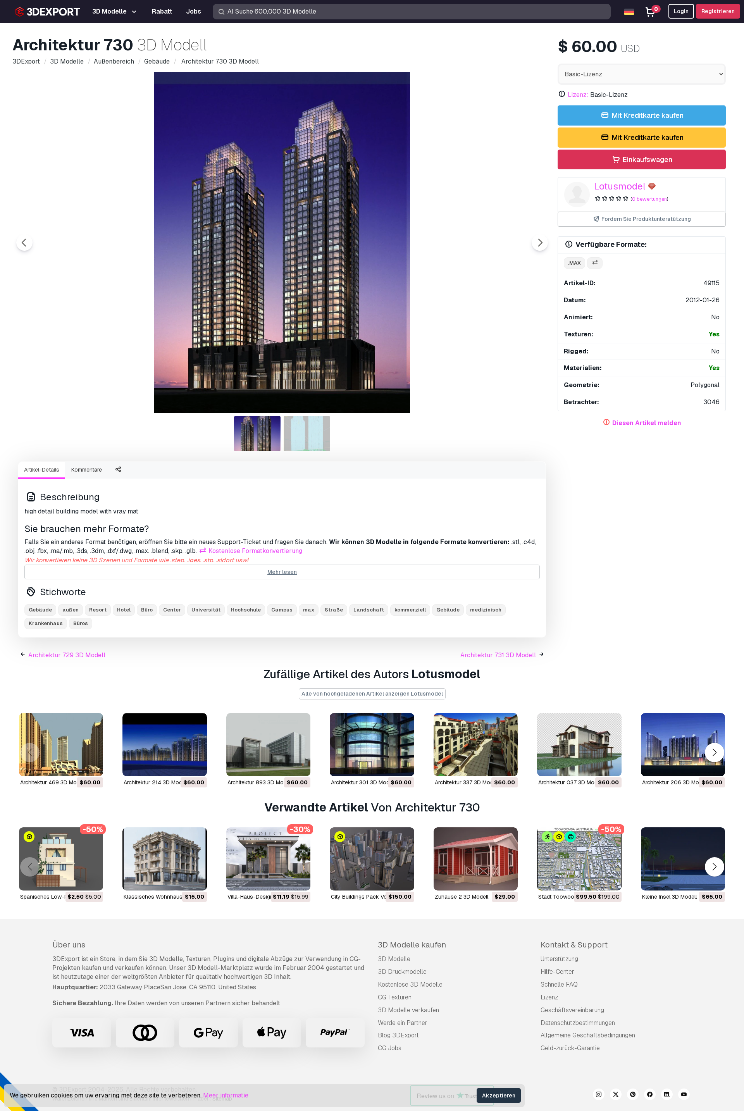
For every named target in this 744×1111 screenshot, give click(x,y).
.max (574, 263)
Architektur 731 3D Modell (498, 655)
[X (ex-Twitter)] (615, 1095)
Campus (282, 609)
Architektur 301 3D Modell (363, 782)
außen (70, 609)
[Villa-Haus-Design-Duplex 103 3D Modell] (268, 859)
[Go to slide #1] (257, 433)
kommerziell (410, 609)
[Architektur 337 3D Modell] (476, 744)
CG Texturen (395, 997)
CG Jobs (389, 1048)
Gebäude (40, 609)
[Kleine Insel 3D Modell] (683, 859)
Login (681, 11)
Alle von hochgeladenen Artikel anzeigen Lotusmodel (372, 693)
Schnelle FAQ (559, 984)
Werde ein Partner (402, 1023)
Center (172, 609)
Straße (334, 609)
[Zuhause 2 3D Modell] (476, 859)
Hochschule (246, 609)
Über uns (68, 945)
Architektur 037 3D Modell (570, 782)
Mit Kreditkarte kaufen (647, 115)
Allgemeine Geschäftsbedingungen (588, 1035)
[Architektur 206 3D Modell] (683, 744)
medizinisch (485, 609)
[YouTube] (684, 1095)
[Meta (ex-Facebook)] (650, 1095)
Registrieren (718, 11)
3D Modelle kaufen (412, 945)
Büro (147, 609)
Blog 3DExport (398, 1035)
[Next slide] (540, 242)
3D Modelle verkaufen (408, 1010)
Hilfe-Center (557, 972)
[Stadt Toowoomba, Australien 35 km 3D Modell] (579, 859)
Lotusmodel (620, 186)
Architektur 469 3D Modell (52, 782)
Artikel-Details (41, 469)
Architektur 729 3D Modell (66, 655)
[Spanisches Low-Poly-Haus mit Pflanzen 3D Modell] (61, 859)
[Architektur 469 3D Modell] (61, 744)
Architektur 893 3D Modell (259, 782)
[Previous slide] (24, 242)
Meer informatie (225, 1095)
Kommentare (86, 469)
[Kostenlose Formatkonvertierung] (594, 263)
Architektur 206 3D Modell (675, 782)
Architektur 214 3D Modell (156, 782)
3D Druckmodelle (402, 972)
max (308, 609)
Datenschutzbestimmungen (578, 1023)
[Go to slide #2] (307, 433)
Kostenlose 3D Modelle (410, 984)
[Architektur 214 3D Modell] (164, 744)
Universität (205, 609)
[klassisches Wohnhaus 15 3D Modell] (164, 859)
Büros (80, 623)
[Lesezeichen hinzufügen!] (92, 765)
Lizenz (549, 997)
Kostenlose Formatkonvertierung (254, 551)
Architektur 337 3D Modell (467, 782)
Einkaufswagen (646, 159)
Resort (98, 609)
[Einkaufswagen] (76, 765)
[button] (714, 752)
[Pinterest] (633, 1095)
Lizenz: (578, 95)
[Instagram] (598, 1095)
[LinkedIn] (667, 1095)
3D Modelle (394, 959)
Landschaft (368, 609)
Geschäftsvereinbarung (572, 1010)
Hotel (124, 609)
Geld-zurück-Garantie (570, 1048)
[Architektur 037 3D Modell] (579, 744)
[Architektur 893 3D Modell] (268, 744)
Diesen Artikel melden (646, 423)
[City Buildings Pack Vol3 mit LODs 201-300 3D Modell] (372, 859)
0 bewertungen (649, 199)
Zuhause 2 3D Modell (461, 896)
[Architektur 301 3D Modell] (372, 744)
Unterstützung (559, 959)
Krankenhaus (46, 623)
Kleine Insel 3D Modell (669, 896)
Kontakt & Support (574, 945)
